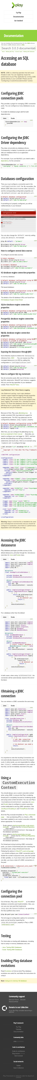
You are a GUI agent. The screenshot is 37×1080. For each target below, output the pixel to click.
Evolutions (8, 971)
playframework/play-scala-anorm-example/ (19, 826)
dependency (5, 161)
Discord (22, 999)
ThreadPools (24, 809)
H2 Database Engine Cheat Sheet (12, 300)
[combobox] (18, 48)
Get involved (19, 1056)
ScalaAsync (12, 809)
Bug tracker (18, 1053)
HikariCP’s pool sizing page (25, 851)
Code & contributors (18, 1051)
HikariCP (20, 901)
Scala (13, 118)
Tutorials (18, 1029)
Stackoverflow (13, 1001)
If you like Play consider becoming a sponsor (20, 1011)
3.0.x (23, 45)
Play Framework (18, 5)
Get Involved (18, 20)
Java (4, 118)
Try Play (18, 12)
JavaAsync (4, 809)
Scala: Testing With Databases (12, 949)
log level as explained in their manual (17, 433)
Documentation (18, 16)
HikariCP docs (14, 385)
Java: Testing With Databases (12, 947)
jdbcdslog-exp (23, 413)
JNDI (12, 358)
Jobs (18, 1041)
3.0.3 (28, 43)
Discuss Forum (14, 999)
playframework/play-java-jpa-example (17, 835)
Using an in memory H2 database (16, 981)
